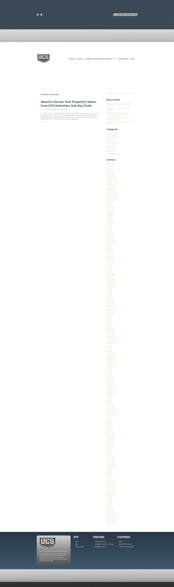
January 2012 (110, 459)
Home (77, 541)
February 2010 (110, 511)
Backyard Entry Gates (125, 544)
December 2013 (111, 410)
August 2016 (110, 341)
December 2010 (111, 485)
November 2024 (111, 189)
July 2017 (109, 315)
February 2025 (110, 187)
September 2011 (111, 464)
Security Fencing (111, 149)
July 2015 (109, 369)
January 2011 (110, 482)
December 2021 (111, 220)
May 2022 (109, 218)
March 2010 (109, 508)
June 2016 (109, 346)
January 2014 (110, 408)
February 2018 (110, 300)
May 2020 (109, 249)
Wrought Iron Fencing (112, 154)
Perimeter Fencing (111, 143)
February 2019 (110, 274)
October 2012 (110, 444)
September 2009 (111, 524)
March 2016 (109, 354)
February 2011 (110, 480)
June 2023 (109, 205)
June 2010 (109, 500)
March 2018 (109, 297)
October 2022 (110, 210)
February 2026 (110, 174)
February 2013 (110, 434)
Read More (44, 122)
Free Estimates (123, 59)
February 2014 (110, 405)
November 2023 (111, 197)
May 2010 (109, 503)
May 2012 (109, 452)
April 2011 (109, 475)
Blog (132, 59)
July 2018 (109, 290)
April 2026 (109, 169)
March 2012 (109, 454)
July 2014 (109, 395)
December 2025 (111, 177)
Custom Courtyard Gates (126, 546)
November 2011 (110, 462)
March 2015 (109, 377)
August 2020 (110, 243)
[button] (75, 59)
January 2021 (110, 236)
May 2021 (109, 228)
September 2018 (111, 285)
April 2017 (109, 323)
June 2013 (109, 423)
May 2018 (109, 295)
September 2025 (111, 182)
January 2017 (110, 331)
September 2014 (111, 390)
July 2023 (109, 202)
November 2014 (111, 385)
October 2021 (110, 223)
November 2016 (111, 336)
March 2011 (109, 477)
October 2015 (110, 364)
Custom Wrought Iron (113, 136)
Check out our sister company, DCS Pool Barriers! (53, 551)
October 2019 (110, 259)
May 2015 (109, 372)
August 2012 (110, 446)
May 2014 (109, 400)
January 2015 (110, 382)
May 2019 (109, 269)
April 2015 (109, 375)
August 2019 (110, 261)
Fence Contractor (111, 138)
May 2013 (109, 426)
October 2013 (110, 416)
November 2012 (111, 441)
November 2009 (111, 518)
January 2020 (110, 256)
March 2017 (109, 326)
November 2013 (111, 413)
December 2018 (111, 279)
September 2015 (111, 367)
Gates (79, 59)
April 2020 (109, 251)
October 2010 (110, 490)
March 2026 (110, 171)
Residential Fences (100, 546)
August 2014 (110, 392)
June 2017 (109, 318)
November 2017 (111, 305)
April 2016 (109, 351)
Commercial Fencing (112, 133)
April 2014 (109, 403)
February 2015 (110, 380)
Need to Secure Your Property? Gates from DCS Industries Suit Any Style (68, 104)
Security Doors (110, 146)
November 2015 (111, 362)
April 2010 (109, 506)
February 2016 (110, 356)
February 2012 (110, 457)
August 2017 (110, 313)
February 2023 (110, 207)
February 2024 (110, 192)
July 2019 (109, 264)
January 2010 (110, 513)
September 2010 (111, 493)
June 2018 (109, 292)
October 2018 (110, 282)
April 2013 (109, 428)
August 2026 (110, 164)
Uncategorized (110, 151)
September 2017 (111, 310)
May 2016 (109, 349)
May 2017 (109, 320)
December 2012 (111, 439)
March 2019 (109, 272)
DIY (115, 59)
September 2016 (111, 338)
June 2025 (109, 184)
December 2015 (111, 359)
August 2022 (110, 213)
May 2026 (109, 166)
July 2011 (109, 470)
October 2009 (110, 521)
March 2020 (110, 254)
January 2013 (110, 436)
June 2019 (109, 267)
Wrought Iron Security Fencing (104, 544)
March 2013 (109, 431)
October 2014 (110, 387)
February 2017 (110, 328)
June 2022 (109, 215)
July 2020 (109, 246)
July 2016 (109, 344)
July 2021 (109, 225)
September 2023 (111, 200)
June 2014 (109, 398)
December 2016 (111, 333)
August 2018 (110, 287)
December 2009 (111, 516)
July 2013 (109, 421)
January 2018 (110, 302)
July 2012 (109, 449)
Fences (71, 59)
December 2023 (111, 195)
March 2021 (109, 233)
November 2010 (111, 488)
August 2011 (109, 467)
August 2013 (110, 418)
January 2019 (110, 277)
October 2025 (110, 179)
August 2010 (110, 495)
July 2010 (109, 498)
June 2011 (109, 472)
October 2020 (110, 238)
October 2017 (110, 308)
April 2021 (109, 231)
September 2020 (111, 241)
